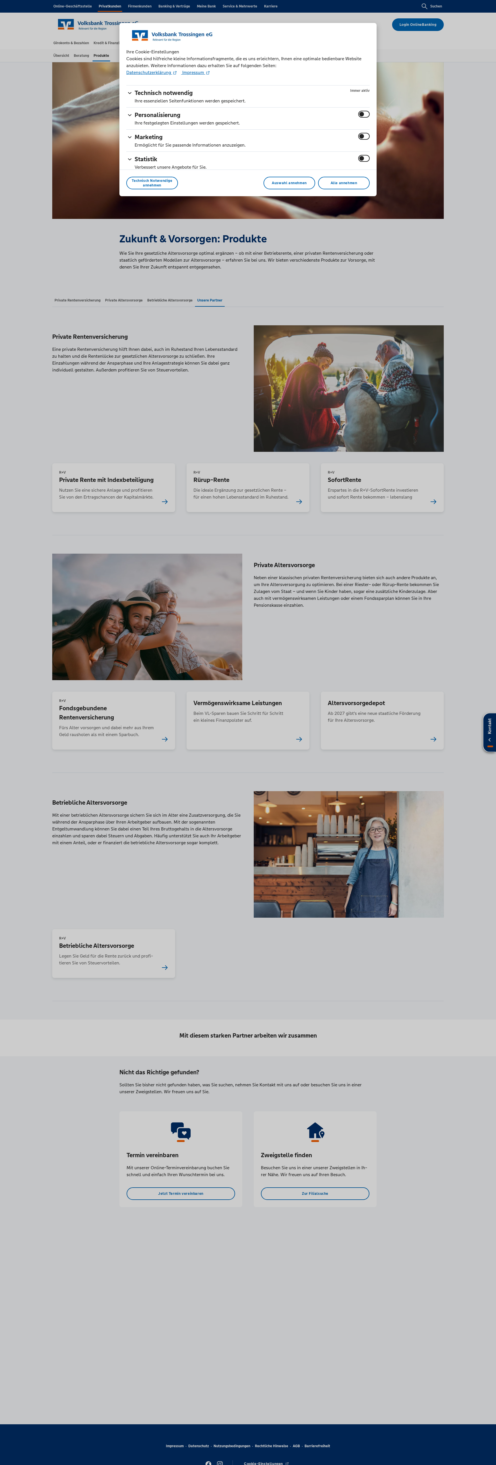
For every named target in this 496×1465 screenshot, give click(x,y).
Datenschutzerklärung (149, 72)
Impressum (193, 72)
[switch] (364, 114)
